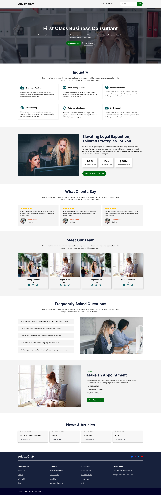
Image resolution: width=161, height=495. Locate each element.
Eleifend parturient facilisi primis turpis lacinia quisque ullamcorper (44, 350)
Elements (56, 435)
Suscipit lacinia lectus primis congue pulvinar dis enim (40, 343)
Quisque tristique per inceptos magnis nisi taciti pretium (41, 328)
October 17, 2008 (26, 431)
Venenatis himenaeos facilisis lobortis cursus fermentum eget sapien (45, 321)
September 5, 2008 (59, 431)
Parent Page (110, 4)
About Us (21, 470)
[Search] (140, 4)
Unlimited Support (56, 483)
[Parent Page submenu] (115, 3)
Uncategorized (25, 439)
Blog (19, 483)
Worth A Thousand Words (30, 435)
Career (20, 475)
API (82, 483)
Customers (85, 479)
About (102, 4)
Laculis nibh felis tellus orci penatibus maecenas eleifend (41, 336)
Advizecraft (26, 4)
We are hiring (22, 479)
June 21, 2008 (89, 431)
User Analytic (54, 475)
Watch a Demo (86, 475)
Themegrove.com (34, 491)
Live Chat (53, 479)
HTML (117, 435)
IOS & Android (86, 470)
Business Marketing (56, 470)
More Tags (88, 435)
